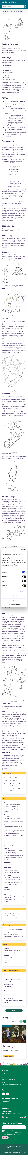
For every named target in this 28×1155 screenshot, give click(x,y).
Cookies (24, 1152)
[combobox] (13, 6)
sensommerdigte (17, 1113)
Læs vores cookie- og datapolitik (12, 1134)
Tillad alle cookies (14, 596)
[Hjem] (9, 2)
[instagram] (7, 1094)
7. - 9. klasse (7, 975)
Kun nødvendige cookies (14, 604)
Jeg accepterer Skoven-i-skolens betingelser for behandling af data (13, 1132)
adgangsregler (17, 202)
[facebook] (3, 1094)
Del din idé (6, 1101)
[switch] (24, 577)
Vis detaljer (21, 591)
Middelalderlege (6, 352)
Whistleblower (16, 1152)
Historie (6, 991)
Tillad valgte (14, 600)
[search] (25, 6)
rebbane (13, 321)
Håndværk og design (8, 1056)
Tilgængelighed (7, 1152)
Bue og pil (4, 247)
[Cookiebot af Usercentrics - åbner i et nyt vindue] (20, 550)
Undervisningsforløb (7, 1025)
